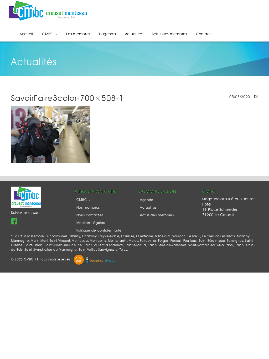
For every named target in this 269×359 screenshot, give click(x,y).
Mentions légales (90, 223)
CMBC (48, 34)
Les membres (78, 34)
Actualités (134, 34)
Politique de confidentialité (99, 230)
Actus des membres (169, 34)
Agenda (146, 200)
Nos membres (88, 207)
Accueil (26, 34)
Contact (203, 34)
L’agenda (107, 34)
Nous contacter (89, 215)
